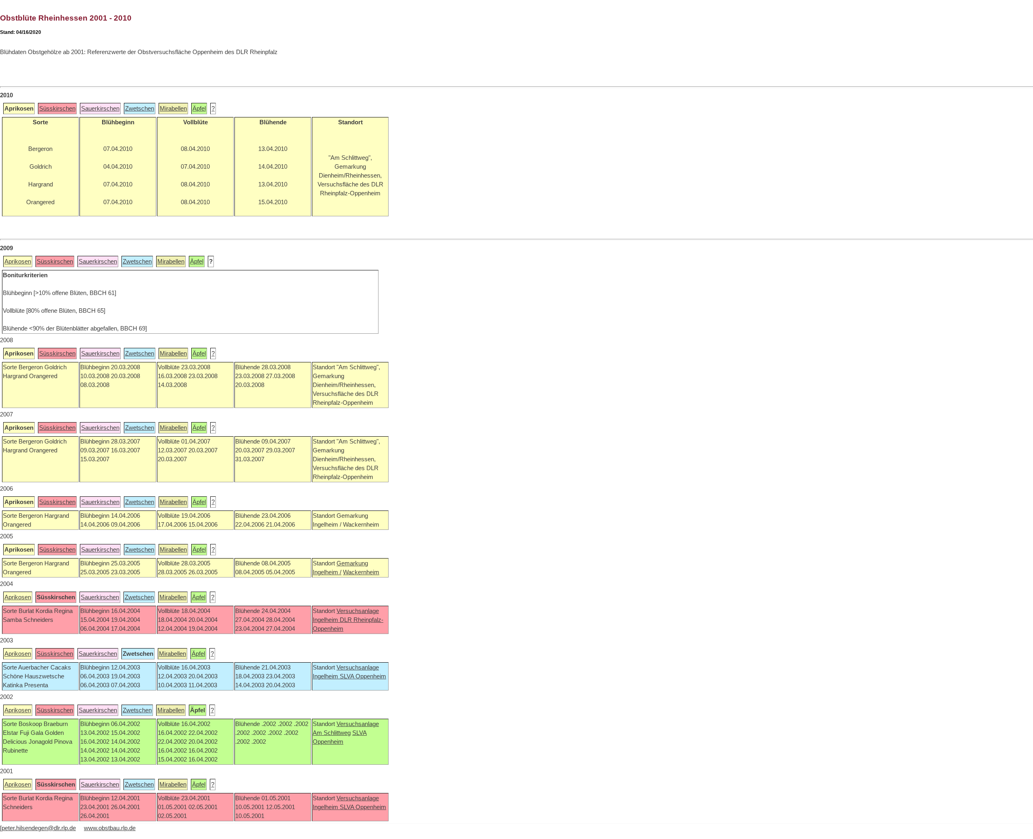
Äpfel (199, 108)
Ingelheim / (327, 572)
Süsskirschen (57, 108)
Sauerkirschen (100, 108)
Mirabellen (173, 108)
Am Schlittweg (332, 733)
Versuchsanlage (358, 611)
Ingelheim (326, 620)
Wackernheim (361, 572)
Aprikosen (17, 261)
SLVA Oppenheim (363, 676)
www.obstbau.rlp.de (110, 828)
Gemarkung (352, 563)
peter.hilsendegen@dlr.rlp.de (39, 828)
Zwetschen (139, 108)
